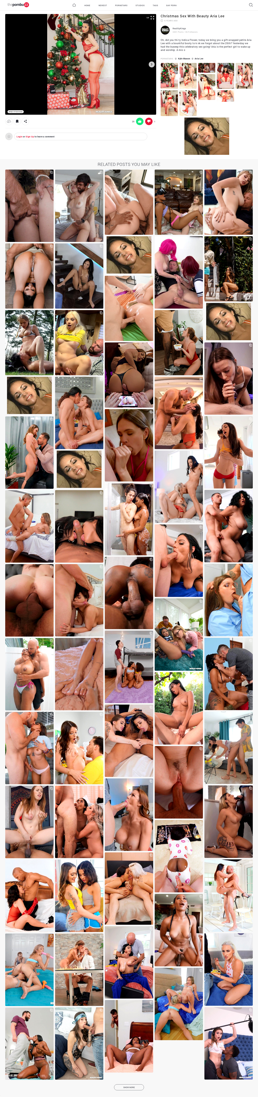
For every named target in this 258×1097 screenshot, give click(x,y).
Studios (140, 5)
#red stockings (16, 112)
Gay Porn (171, 5)
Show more (129, 1087)
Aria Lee (199, 58)
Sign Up (30, 136)
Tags (155, 5)
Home (87, 5)
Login (20, 136)
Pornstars (121, 5)
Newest (103, 5)
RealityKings (179, 28)
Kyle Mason (184, 58)
